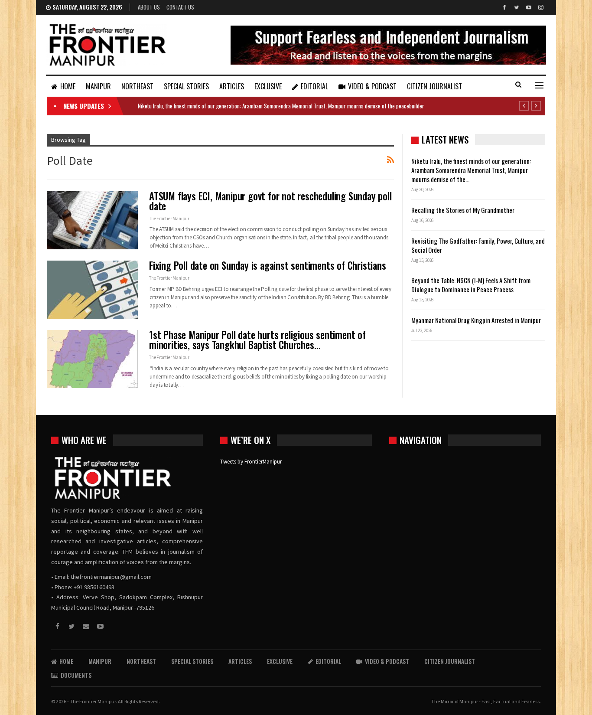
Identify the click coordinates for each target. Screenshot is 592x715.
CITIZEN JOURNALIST (434, 86)
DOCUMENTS (76, 674)
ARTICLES (231, 86)
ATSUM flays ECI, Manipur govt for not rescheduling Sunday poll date (270, 201)
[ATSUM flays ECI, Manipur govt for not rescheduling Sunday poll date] (92, 220)
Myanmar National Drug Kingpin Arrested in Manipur (476, 320)
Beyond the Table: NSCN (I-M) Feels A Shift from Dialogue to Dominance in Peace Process (470, 284)
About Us (149, 7)
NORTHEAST (137, 86)
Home (67, 86)
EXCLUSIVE (268, 86)
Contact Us (180, 7)
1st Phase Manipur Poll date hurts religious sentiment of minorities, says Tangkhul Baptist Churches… (257, 339)
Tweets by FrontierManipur (251, 461)
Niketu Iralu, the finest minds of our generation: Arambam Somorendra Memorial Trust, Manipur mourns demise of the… (471, 170)
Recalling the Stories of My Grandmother (463, 210)
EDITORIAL (314, 86)
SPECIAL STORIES (186, 86)
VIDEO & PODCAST (372, 86)
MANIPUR (98, 86)
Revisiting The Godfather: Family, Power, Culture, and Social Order (478, 245)
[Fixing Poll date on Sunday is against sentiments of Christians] (92, 290)
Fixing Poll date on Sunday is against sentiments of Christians (267, 265)
